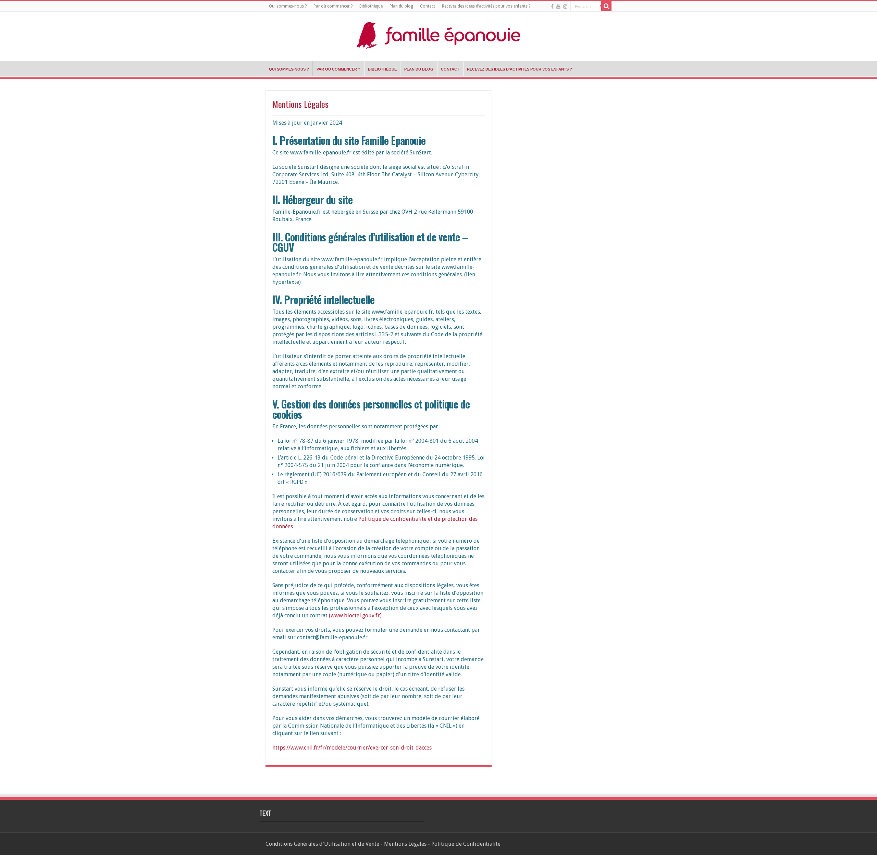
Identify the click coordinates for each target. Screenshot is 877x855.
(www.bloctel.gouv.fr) (355, 615)
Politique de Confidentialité (466, 844)
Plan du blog (401, 6)
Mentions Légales (405, 844)
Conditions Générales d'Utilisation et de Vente (322, 844)
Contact (427, 6)
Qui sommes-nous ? (288, 6)
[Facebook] (552, 6)
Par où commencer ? (333, 6)
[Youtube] (558, 6)
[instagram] (565, 6)
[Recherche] (606, 6)
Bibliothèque (371, 6)
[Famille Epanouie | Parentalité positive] (438, 33)
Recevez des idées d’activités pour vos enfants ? (486, 6)
